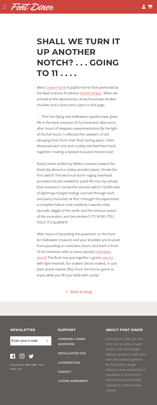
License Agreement (73, 381)
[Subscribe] (46, 340)
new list (107, 257)
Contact (64, 372)
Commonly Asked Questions (71, 341)
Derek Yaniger (91, 93)
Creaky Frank (55, 87)
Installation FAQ (72, 353)
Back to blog (81, 291)
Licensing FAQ (69, 362)
